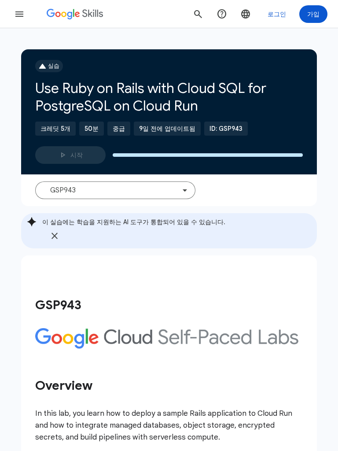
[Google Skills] (75, 14)
